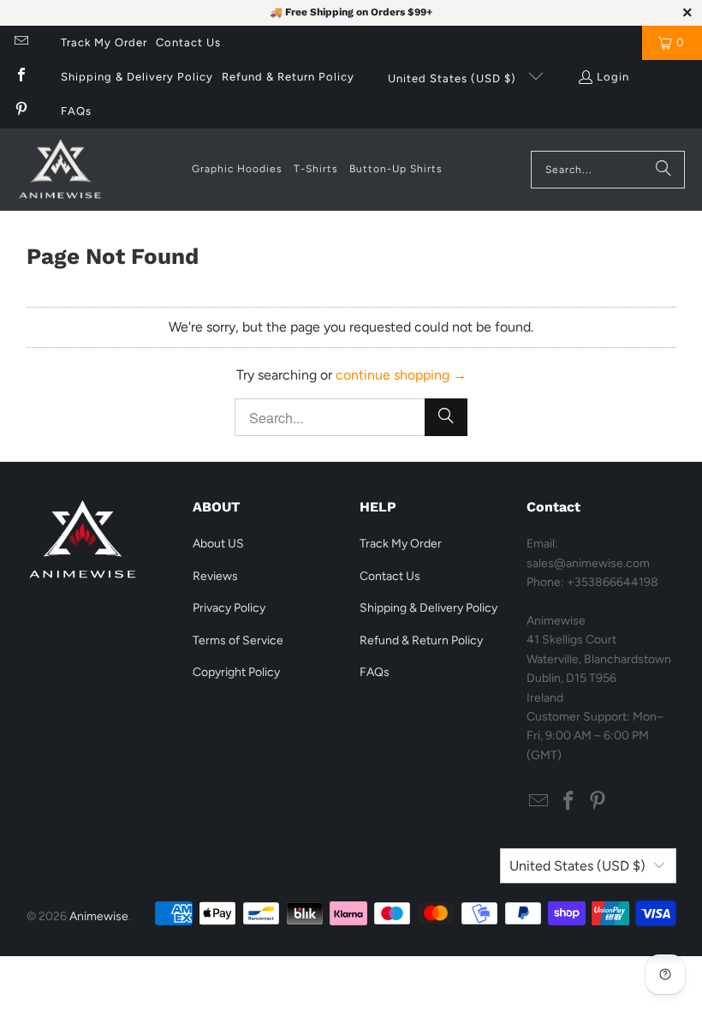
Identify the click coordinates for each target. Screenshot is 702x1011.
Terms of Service (238, 640)
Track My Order (104, 42)
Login (613, 76)
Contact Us (188, 42)
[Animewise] (60, 169)
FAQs (76, 111)
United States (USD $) (454, 78)
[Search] (663, 169)
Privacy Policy (229, 608)
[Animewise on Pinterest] (20, 111)
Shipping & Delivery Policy (137, 76)
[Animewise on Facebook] (20, 76)
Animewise (98, 916)
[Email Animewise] (20, 42)
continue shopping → (401, 375)
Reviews (215, 576)
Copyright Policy (236, 672)
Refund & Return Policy (288, 76)
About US (218, 543)
